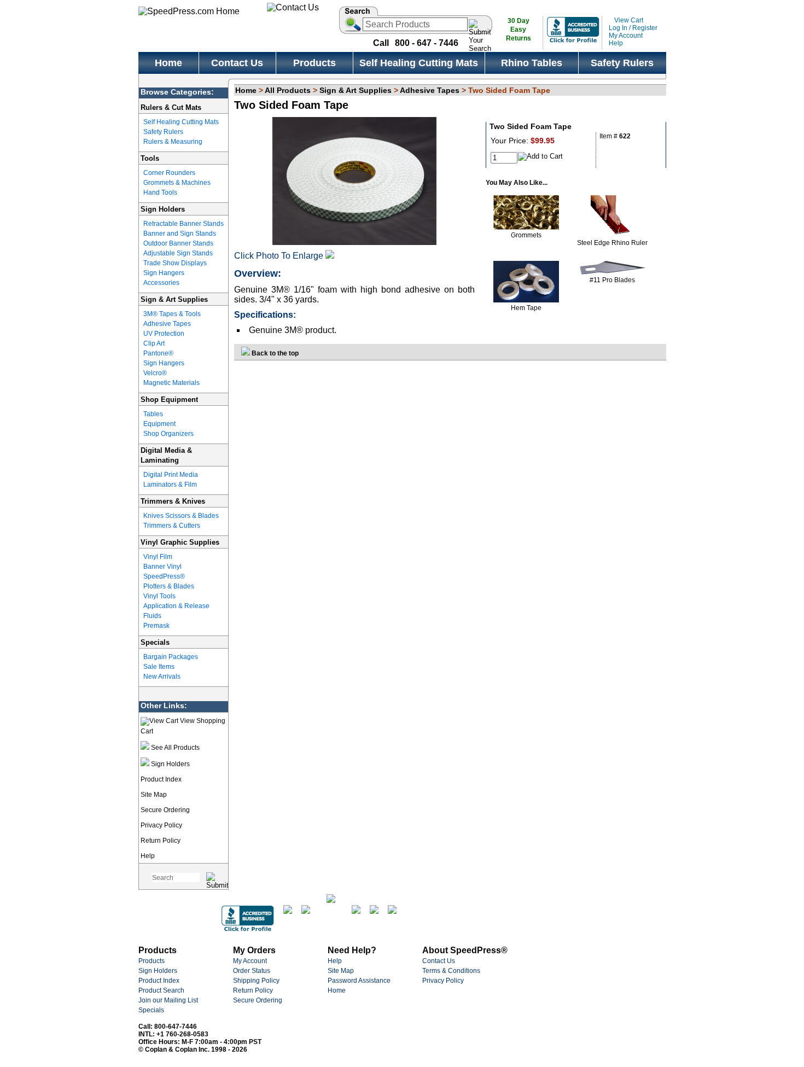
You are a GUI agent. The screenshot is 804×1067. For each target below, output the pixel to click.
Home (246, 90)
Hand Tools (160, 192)
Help (616, 43)
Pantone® (158, 353)
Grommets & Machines (177, 182)
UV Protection (163, 333)
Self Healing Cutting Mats (181, 122)
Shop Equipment (169, 399)
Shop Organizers (168, 434)
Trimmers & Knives (173, 501)
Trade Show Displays (175, 263)
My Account (626, 35)
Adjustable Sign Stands (178, 253)
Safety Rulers (163, 132)
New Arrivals (161, 676)
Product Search (161, 990)
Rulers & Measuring (172, 141)
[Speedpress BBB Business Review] (573, 41)
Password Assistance (359, 980)
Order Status (251, 971)
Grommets (526, 235)
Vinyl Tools (159, 596)
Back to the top (274, 353)
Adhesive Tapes (167, 324)
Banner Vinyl (162, 566)
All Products (288, 90)
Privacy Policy (161, 825)
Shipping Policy (256, 980)
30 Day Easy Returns (518, 29)
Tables (153, 414)
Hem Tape (526, 308)
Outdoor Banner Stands (178, 243)
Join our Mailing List (168, 1000)
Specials (155, 642)
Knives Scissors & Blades (181, 516)
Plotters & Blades (168, 586)
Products (151, 961)
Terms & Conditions (451, 971)
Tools (150, 158)
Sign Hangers (163, 273)
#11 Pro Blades (612, 280)
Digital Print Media (170, 475)
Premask (156, 625)
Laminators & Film (170, 484)
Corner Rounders (169, 173)
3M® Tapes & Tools (172, 314)
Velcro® (155, 373)
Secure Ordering (165, 810)
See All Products (174, 747)
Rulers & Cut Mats (171, 107)
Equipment (159, 424)
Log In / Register (633, 28)
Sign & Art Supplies (174, 299)
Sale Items (158, 666)
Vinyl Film (157, 557)
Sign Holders (163, 209)
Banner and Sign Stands (179, 233)
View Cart (628, 20)
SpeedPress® (164, 576)
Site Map (154, 794)
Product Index (161, 779)
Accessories (161, 283)
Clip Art (154, 343)
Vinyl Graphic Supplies (180, 542)
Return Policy (160, 840)
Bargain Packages (170, 657)
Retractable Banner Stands (183, 224)
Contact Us (438, 961)
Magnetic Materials (171, 383)
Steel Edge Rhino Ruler (612, 243)
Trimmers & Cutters (171, 525)
